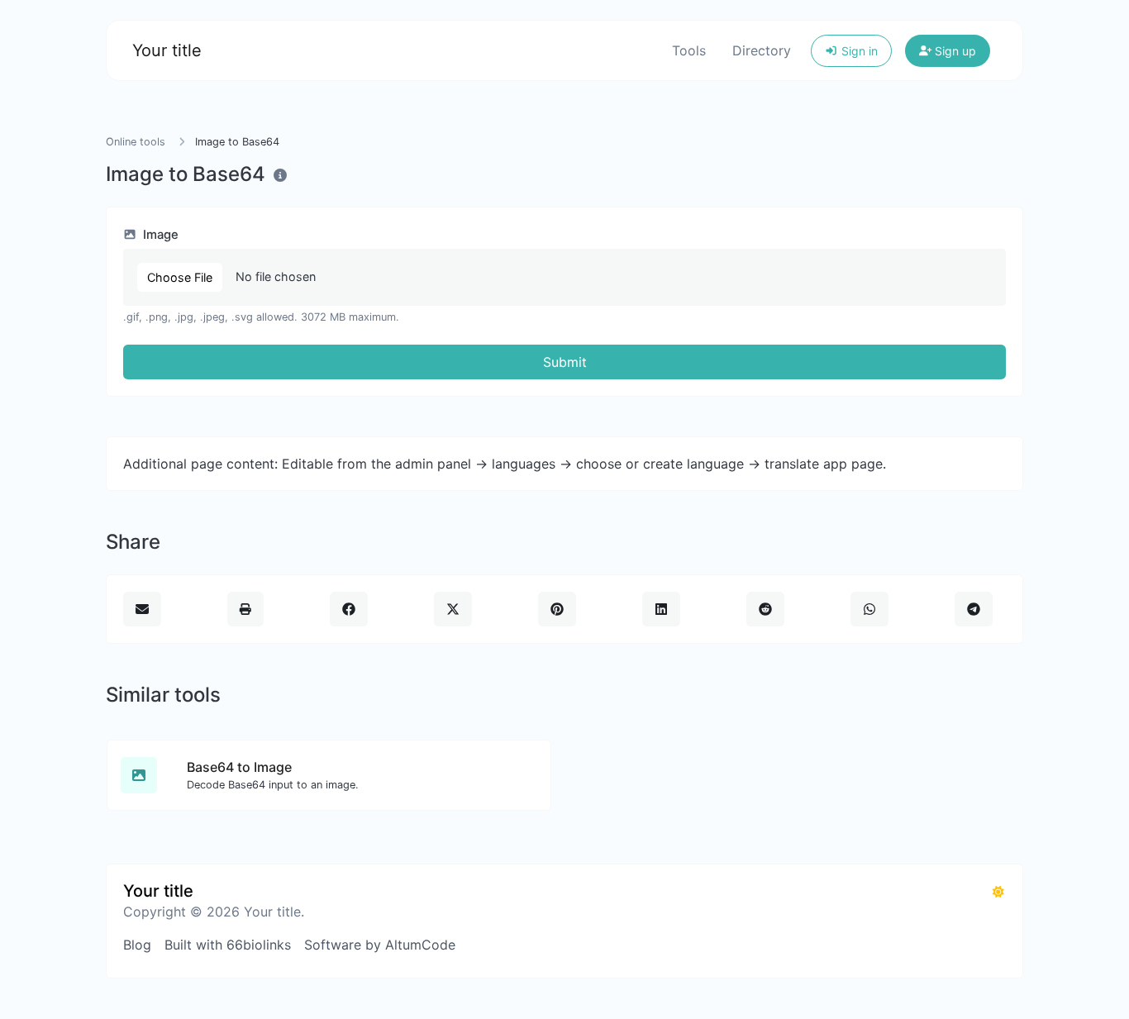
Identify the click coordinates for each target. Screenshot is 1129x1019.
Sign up (953, 51)
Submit (565, 362)
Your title (167, 50)
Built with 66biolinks (227, 944)
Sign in (858, 51)
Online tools (135, 142)
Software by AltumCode (379, 944)
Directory (761, 50)
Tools (689, 50)
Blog (137, 944)
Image (159, 234)
